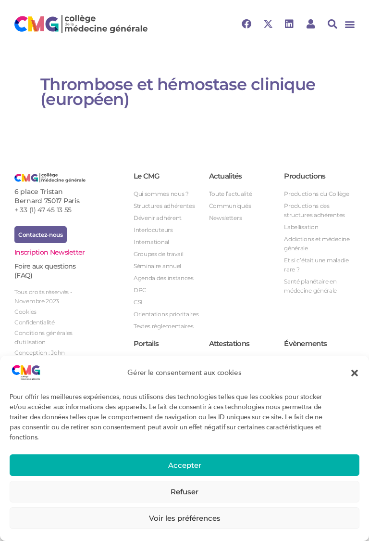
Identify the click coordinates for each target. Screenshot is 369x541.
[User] (310, 24)
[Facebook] (246, 24)
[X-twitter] (267, 24)
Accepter (184, 465)
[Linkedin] (289, 24)
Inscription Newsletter (49, 252)
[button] (354, 372)
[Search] (332, 24)
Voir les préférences (185, 518)
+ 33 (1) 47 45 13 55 (43, 210)
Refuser (184, 491)
